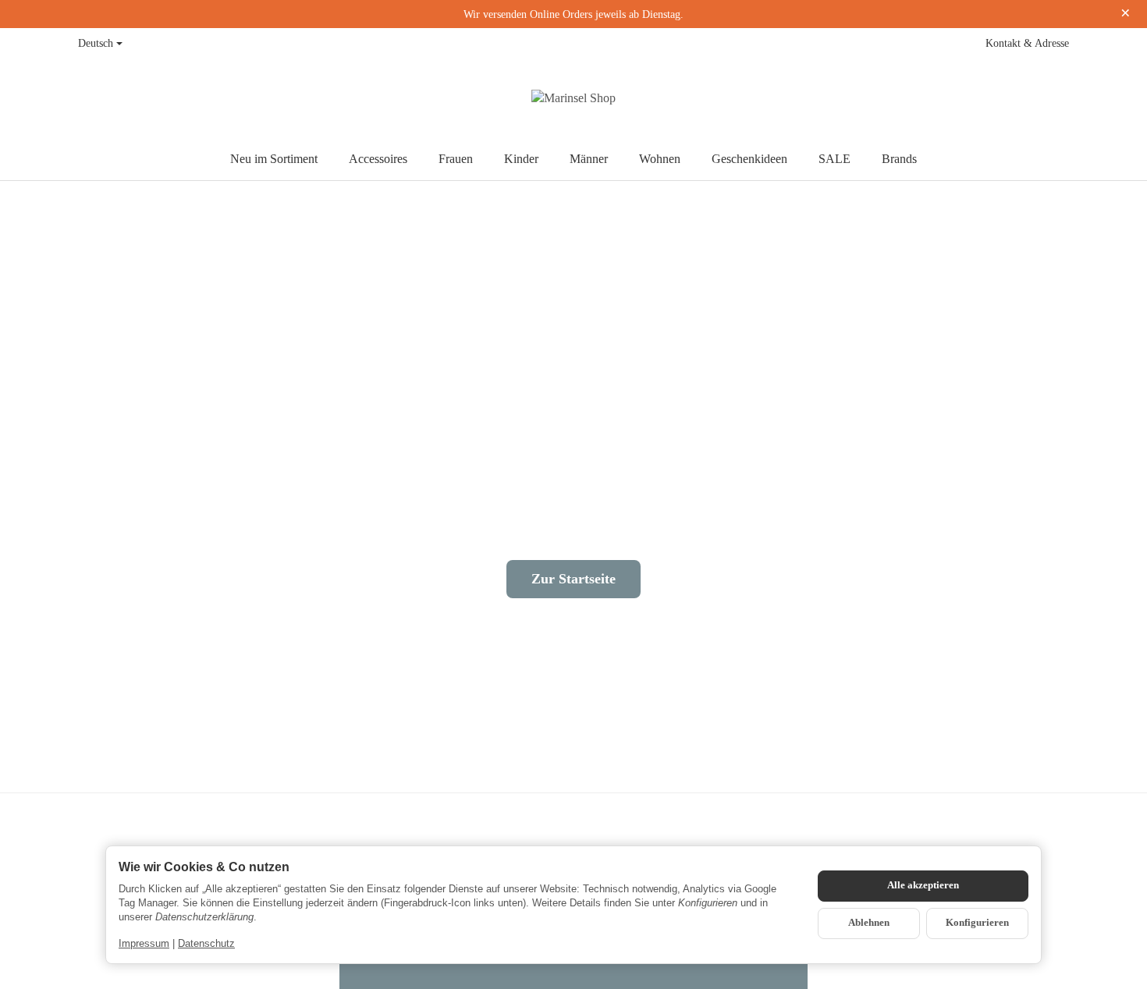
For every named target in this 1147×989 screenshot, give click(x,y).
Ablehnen (869, 922)
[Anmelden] (1023, 98)
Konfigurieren (977, 922)
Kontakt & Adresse (1027, 43)
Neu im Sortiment (274, 158)
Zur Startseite (573, 579)
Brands (899, 158)
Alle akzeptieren (923, 885)
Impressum (144, 943)
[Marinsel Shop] (573, 98)
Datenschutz (206, 943)
